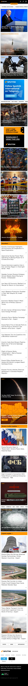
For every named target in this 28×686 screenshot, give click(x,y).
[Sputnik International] (4, 2)
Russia (3, 57)
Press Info (7, 666)
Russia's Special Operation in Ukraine (10, 34)
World (2, 10)
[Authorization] (20, 1)
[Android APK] (4, 674)
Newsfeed (4, 243)
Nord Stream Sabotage (6, 509)
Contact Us (18, 666)
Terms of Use (13, 666)
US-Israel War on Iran (6, 196)
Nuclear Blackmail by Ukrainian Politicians (11, 219)
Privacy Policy (10, 668)
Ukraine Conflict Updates (9, 426)
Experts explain (6, 533)
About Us (3, 666)
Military (24, 655)
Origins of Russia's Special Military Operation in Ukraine (14, 104)
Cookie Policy (4, 668)
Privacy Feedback (17, 668)
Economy (18, 655)
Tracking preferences (5, 670)
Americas (7, 655)
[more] (26, 30)
